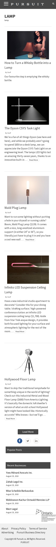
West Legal (12, 509)
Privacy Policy (18, 528)
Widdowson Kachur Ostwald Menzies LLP (27, 500)
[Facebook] (19, 440)
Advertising (7, 532)
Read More (33, 160)
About (4, 528)
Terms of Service (38, 528)
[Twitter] (28, 441)
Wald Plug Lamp (15, 208)
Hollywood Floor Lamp (20, 379)
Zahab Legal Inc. (14, 481)
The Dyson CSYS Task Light (22, 128)
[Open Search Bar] (53, 3)
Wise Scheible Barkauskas (20, 490)
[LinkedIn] (36, 441)
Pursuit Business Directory (31, 532)
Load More (28, 431)
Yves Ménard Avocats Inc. (19, 472)
